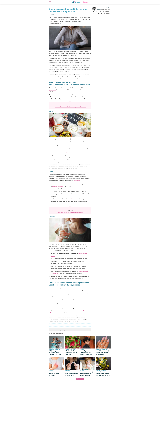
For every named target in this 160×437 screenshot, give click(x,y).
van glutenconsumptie (73, 199)
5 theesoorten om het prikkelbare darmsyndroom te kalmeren (70, 106)
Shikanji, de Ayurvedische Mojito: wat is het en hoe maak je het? (103, 373)
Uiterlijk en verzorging (54, 349)
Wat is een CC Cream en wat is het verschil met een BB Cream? (72, 373)
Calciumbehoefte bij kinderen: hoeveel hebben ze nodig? (86, 373)
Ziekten (82, 349)
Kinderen (82, 370)
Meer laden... (80, 379)
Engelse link (52, 89)
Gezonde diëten (56, 6)
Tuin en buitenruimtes (70, 349)
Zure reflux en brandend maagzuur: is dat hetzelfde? (56, 373)
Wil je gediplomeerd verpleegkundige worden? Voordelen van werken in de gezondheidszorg (56, 352)
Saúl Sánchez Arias (105, 9)
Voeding (50, 6)
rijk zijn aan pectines (57, 186)
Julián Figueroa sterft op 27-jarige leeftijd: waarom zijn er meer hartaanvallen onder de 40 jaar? (87, 352)
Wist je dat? (67, 370)
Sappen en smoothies (101, 370)
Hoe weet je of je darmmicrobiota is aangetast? (70, 212)
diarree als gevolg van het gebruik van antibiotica (70, 152)
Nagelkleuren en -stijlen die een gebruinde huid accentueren (103, 352)
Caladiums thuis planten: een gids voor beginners (71, 352)
